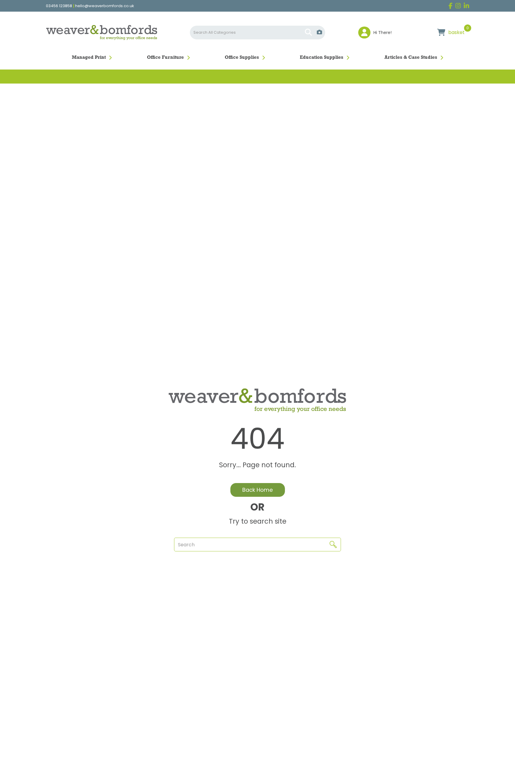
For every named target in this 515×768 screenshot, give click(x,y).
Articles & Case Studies (410, 57)
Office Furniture (165, 57)
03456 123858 (59, 6)
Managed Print (89, 57)
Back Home (257, 490)
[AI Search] (319, 32)
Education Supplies (321, 57)
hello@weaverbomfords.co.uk (104, 6)
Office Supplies (242, 57)
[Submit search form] (308, 32)
